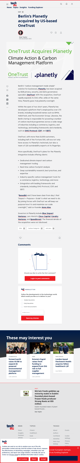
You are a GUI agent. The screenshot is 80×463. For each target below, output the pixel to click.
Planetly (42, 89)
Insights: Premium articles (21, 435)
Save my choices (32, 318)
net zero (48, 228)
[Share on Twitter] (7, 100)
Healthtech (59, 356)
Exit (19, 12)
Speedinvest (35, 219)
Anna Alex (46, 207)
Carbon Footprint (33, 228)
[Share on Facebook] (7, 96)
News (9, 7)
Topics (15, 7)
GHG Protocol (31, 131)
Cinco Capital (44, 216)
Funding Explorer (35, 7)
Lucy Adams (59, 371)
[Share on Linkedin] (7, 104)
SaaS (33, 356)
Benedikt (23, 195)
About (55, 430)
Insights (23, 7)
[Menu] (7, 5)
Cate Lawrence (13, 376)
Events (67, 430)
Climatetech (13, 356)
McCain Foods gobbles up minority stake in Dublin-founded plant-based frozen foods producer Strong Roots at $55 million (47, 397)
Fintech (32, 430)
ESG (20, 228)
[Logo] (14, 4)
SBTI (48, 131)
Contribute (56, 436)
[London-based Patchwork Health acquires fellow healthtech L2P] (63, 348)
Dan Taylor (38, 412)
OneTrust (31, 95)
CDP (40, 131)
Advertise (56, 439)
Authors (55, 433)
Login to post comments (40, 278)
